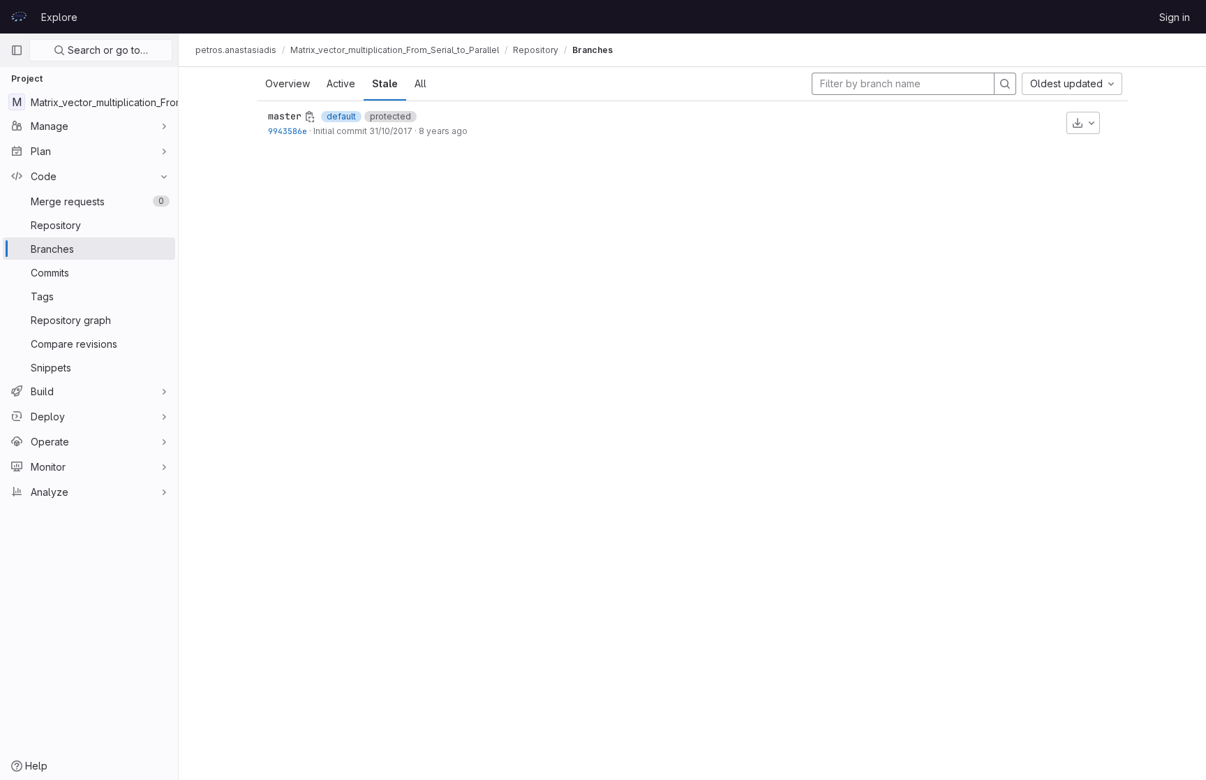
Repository (535, 50)
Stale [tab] (385, 83)
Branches (592, 50)
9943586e (287, 131)
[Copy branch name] (310, 116)
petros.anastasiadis (235, 50)
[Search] (1005, 84)
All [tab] (420, 83)
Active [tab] (341, 83)
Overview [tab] (287, 83)
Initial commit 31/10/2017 (362, 131)
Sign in (1174, 17)
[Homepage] (19, 17)
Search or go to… (106, 50)
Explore (59, 17)
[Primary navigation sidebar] (17, 50)
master (285, 116)
